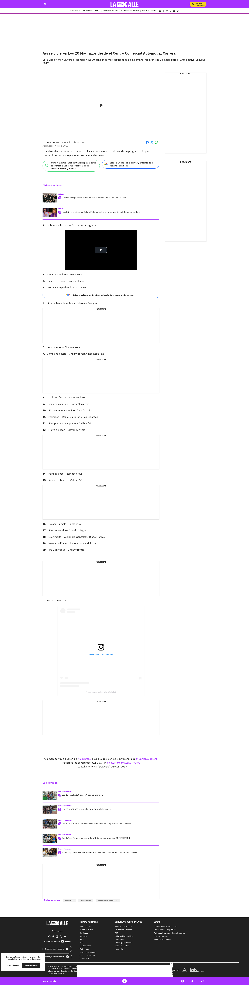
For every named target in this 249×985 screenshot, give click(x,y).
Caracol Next (84, 959)
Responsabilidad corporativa (165, 930)
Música (61, 194)
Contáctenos (119, 939)
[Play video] (101, 105)
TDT (116, 933)
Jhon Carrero (86, 901)
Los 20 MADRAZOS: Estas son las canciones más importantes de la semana (97, 823)
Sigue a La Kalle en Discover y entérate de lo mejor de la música (131, 164)
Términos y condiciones (162, 939)
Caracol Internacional (88, 952)
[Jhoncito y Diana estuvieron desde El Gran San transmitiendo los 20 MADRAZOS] (50, 852)
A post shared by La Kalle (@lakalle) (101, 692)
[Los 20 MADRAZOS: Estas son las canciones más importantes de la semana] (50, 823)
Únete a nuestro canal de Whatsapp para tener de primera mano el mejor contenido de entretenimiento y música (73, 165)
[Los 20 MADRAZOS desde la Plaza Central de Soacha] (50, 809)
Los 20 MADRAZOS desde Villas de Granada (82, 795)
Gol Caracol (84, 933)
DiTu (81, 943)
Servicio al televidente (123, 927)
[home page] (124, 4)
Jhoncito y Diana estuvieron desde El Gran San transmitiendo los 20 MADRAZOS (99, 852)
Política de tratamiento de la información (169, 933)
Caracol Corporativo (87, 955)
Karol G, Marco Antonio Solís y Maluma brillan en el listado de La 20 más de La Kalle (101, 212)
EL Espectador (85, 946)
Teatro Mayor (84, 949)
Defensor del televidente (124, 930)
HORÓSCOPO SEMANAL (91, 11)
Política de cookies (161, 936)
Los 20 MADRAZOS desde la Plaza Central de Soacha (86, 809)
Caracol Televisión (86, 930)
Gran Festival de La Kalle (107, 901)
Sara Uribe (69, 901)
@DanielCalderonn (147, 758)
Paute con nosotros (122, 946)
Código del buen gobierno (124, 936)
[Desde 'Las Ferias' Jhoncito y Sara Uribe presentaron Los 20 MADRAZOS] (50, 838)
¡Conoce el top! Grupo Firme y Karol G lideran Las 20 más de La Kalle (94, 197)
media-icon (124, 981)
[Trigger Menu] (45, 4)
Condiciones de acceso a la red (165, 927)
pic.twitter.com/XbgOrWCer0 (123, 762)
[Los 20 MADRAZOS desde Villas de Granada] (50, 795)
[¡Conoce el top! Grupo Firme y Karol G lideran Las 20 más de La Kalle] (50, 197)
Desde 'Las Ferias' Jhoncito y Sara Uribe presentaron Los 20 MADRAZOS (96, 838)
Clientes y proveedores (123, 943)
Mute (182, 981)
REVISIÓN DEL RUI (110, 11)
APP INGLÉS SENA (149, 11)
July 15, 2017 (119, 766)
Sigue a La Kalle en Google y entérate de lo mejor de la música (103, 295)
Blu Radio (83, 936)
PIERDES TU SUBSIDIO (130, 11)
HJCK (82, 939)
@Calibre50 (84, 758)
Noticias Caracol (86, 927)
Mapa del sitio (120, 949)
